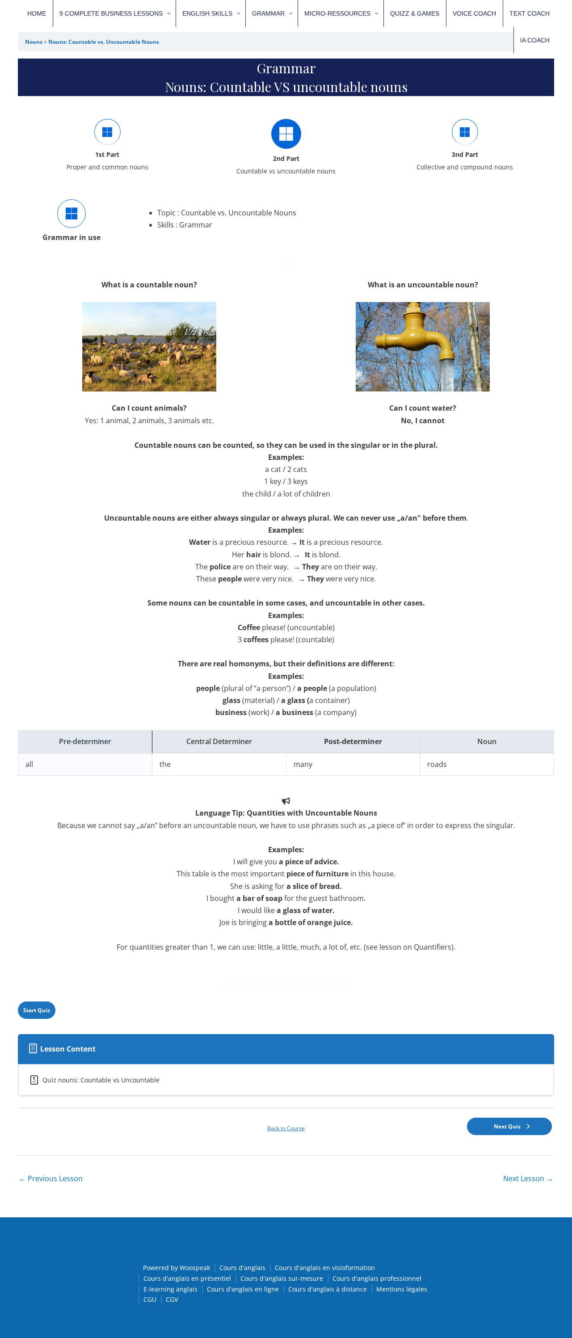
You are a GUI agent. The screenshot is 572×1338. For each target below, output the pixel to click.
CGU (149, 1299)
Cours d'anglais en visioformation (325, 1267)
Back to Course (286, 1128)
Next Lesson (528, 1178)
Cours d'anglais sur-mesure (281, 1278)
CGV (172, 1299)
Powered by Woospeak (176, 1267)
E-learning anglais (170, 1289)
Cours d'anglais (242, 1267)
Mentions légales (401, 1289)
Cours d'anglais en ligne (243, 1289)
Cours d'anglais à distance (327, 1289)
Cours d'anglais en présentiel (187, 1278)
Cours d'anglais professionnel (376, 1278)
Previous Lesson (51, 1178)
